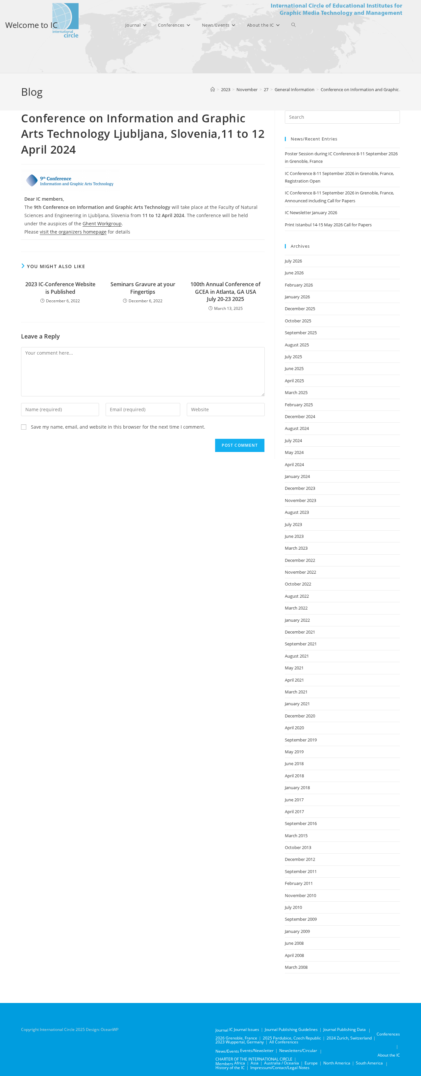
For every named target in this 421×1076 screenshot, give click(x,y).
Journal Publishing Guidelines (291, 1029)
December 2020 (300, 716)
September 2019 (301, 740)
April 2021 (294, 680)
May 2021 (294, 668)
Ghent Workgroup (102, 223)
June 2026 (294, 273)
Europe (311, 1063)
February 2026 (299, 285)
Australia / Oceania (281, 1063)
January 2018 (297, 787)
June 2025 (294, 368)
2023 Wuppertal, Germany (239, 1042)
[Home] (212, 89)
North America (336, 1063)
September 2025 (301, 333)
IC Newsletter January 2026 (311, 212)
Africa (239, 1063)
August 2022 (297, 596)
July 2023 (293, 524)
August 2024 (297, 428)
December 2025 (300, 309)
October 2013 (298, 847)
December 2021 (300, 632)
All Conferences (283, 1042)
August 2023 (297, 512)
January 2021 (297, 704)
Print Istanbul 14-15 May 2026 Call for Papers (328, 225)
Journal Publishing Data (344, 1029)
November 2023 (300, 500)
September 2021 (301, 644)
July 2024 (293, 440)
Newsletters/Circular (298, 1050)
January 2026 (297, 297)
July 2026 (293, 261)
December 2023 (300, 488)
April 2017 (294, 811)
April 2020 (294, 728)
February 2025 (299, 405)
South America (369, 1063)
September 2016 (301, 823)
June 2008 (294, 943)
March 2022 (296, 608)
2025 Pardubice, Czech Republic (292, 1038)
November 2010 (300, 895)
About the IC (389, 1055)
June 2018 (294, 763)
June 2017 (294, 800)
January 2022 (297, 620)
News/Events (227, 1051)
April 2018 (294, 776)
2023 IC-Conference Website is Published (60, 288)
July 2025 (293, 357)
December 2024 (300, 416)
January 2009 (297, 931)
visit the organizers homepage (73, 232)
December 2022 (300, 560)
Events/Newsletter (257, 1050)
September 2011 (301, 871)
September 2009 (301, 919)
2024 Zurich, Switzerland (349, 1038)
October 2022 (298, 584)
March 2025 (296, 392)
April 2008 (294, 955)
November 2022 (300, 572)
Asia (255, 1063)
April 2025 (294, 381)
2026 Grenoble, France (236, 1038)
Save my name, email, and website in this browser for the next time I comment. (118, 427)
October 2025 (298, 321)
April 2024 (294, 464)
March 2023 (296, 548)
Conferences (388, 1034)
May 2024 (294, 452)
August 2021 (297, 656)
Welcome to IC (31, 24)
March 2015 (296, 835)
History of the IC (230, 1067)
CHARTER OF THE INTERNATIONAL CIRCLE (253, 1059)
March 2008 (296, 967)
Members (224, 1063)
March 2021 (296, 692)
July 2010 (293, 907)
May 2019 (294, 752)
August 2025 (297, 345)
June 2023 (294, 536)
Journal (221, 1030)
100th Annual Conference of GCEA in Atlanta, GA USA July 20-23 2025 (225, 292)
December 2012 (300, 859)
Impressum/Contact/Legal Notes (280, 1067)
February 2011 (299, 883)
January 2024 (297, 476)
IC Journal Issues (244, 1029)
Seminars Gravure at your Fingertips (143, 288)
